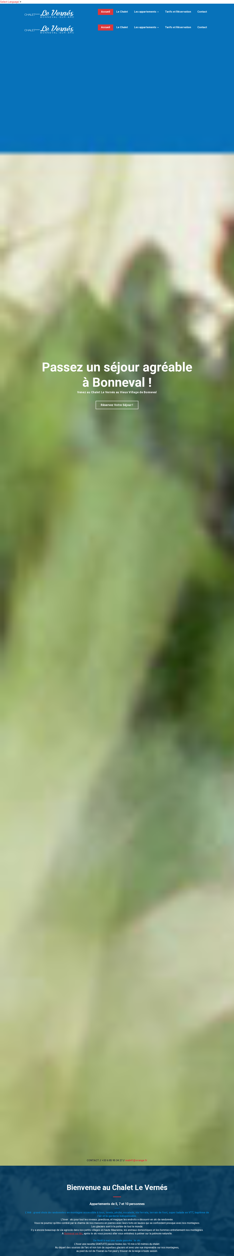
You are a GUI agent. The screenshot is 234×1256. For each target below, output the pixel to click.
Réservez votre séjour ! (117, 405)
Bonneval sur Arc (73, 1233)
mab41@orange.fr (136, 1160)
